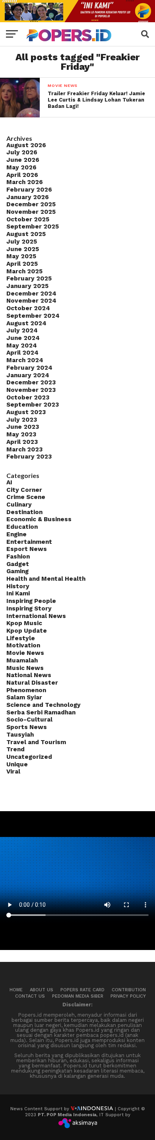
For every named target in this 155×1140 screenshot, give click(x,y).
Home (16, 989)
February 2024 (29, 367)
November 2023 (31, 389)
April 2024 (22, 352)
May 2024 (21, 345)
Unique (17, 764)
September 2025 (32, 226)
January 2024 (27, 375)
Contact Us (30, 996)
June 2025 (22, 249)
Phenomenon (26, 690)
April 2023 (22, 441)
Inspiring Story (29, 608)
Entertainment (29, 541)
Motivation (23, 645)
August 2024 (26, 323)
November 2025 (31, 211)
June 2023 (22, 426)
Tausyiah (20, 734)
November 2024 (31, 300)
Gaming (17, 571)
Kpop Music (24, 623)
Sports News (26, 727)
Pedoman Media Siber (77, 996)
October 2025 (27, 219)
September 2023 (32, 404)
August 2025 (26, 234)
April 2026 (22, 174)
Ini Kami (18, 593)
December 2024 (31, 293)
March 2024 (24, 360)
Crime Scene (25, 497)
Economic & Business (39, 519)
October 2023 (27, 397)
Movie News (25, 652)
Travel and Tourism (36, 742)
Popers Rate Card (82, 989)
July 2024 (22, 330)
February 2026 (29, 189)
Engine (16, 534)
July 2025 (21, 241)
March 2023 (24, 449)
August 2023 (26, 412)
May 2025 (21, 256)
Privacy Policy (128, 996)
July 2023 (21, 419)
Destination (24, 512)
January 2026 (27, 197)
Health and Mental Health (45, 578)
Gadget (17, 564)
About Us (41, 989)
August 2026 (26, 145)
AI (9, 482)
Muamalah (22, 660)
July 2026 (21, 152)
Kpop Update (26, 630)
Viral (13, 771)
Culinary (19, 504)
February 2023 (29, 456)
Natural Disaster (32, 682)
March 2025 (24, 271)
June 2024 (23, 338)
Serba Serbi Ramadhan (41, 712)
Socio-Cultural (29, 719)
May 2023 (21, 434)
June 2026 (22, 159)
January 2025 (27, 286)
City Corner (24, 489)
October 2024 (28, 308)
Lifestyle (20, 638)
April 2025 (22, 263)
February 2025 (29, 278)
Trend (15, 749)
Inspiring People (31, 601)
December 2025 (31, 204)
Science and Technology (43, 704)
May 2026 (21, 167)
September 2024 (33, 315)
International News (36, 616)
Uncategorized (29, 756)
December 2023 (31, 382)
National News (28, 675)
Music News (25, 668)
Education (22, 526)
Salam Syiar (24, 697)
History (17, 586)
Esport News (26, 549)
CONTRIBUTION (129, 989)
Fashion (18, 556)
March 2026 (24, 182)
